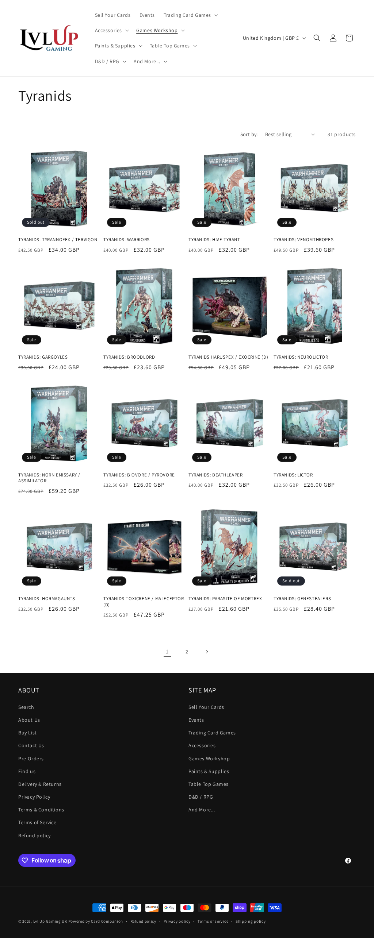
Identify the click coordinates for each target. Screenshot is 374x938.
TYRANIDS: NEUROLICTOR (301, 357)
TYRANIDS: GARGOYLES (43, 357)
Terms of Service (37, 822)
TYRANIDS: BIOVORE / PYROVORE (139, 475)
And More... (201, 809)
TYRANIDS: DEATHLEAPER (215, 475)
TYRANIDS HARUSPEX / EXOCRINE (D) (228, 357)
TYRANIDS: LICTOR (293, 475)
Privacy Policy (34, 797)
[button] (190, 15)
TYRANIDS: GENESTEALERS (302, 599)
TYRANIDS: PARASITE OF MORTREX (225, 599)
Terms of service (213, 921)
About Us (29, 720)
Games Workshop (209, 758)
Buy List (27, 732)
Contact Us (31, 745)
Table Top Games (208, 784)
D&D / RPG (200, 797)
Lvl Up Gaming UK (50, 921)
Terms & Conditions (41, 809)
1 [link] (167, 651)
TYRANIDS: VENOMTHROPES (303, 240)
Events (196, 720)
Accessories (202, 745)
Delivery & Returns (40, 784)
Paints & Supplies (208, 771)
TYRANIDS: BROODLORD (129, 357)
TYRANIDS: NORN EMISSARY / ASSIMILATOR (49, 478)
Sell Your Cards (206, 707)
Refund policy (34, 835)
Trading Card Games (212, 732)
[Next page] (207, 652)
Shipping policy (251, 921)
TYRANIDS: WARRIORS (126, 240)
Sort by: (249, 134)
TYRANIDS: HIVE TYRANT (214, 240)
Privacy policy (177, 921)
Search (26, 707)
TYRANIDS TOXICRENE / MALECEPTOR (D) (143, 602)
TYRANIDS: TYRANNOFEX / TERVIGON (58, 240)
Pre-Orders (31, 758)
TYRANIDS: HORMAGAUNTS (46, 599)
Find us (26, 771)
